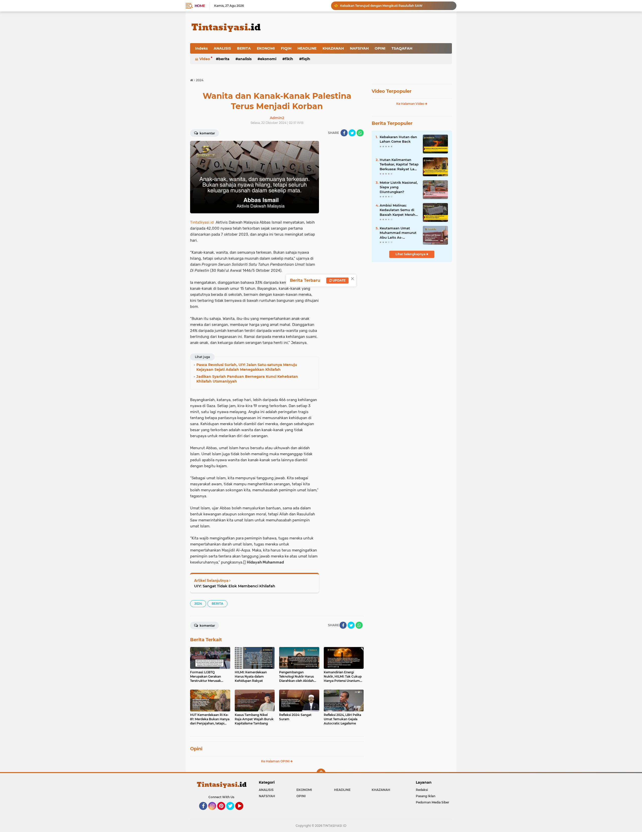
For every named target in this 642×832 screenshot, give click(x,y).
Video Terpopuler (392, 91)
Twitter (232, 812)
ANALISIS (222, 48)
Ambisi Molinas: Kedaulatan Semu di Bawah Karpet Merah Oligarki (397, 210)
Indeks (201, 48)
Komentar (207, 133)
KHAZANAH (333, 48)
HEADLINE (306, 48)
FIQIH (286, 48)
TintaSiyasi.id (202, 222)
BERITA (244, 48)
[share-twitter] (352, 132)
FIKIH (289, 59)
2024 (198, 603)
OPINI (380, 48)
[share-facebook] (344, 132)
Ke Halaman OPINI (275, 761)
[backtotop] (321, 773)
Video (204, 59)
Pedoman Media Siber (432, 802)
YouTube (242, 812)
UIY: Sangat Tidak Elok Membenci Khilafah (234, 586)
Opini (196, 749)
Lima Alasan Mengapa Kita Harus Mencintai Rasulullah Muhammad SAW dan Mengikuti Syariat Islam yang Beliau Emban (396, 6)
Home (200, 6)
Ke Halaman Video (410, 104)
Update (339, 280)
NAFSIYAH (359, 48)
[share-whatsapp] (360, 132)
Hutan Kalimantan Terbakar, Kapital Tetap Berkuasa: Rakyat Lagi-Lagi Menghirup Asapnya (399, 164)
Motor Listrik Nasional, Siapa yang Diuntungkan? (399, 187)
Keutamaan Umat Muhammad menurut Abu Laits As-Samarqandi (398, 233)
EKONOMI (266, 48)
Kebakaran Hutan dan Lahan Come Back (398, 139)
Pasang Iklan (425, 796)
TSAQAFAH (401, 48)
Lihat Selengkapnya (410, 254)
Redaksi (422, 790)
